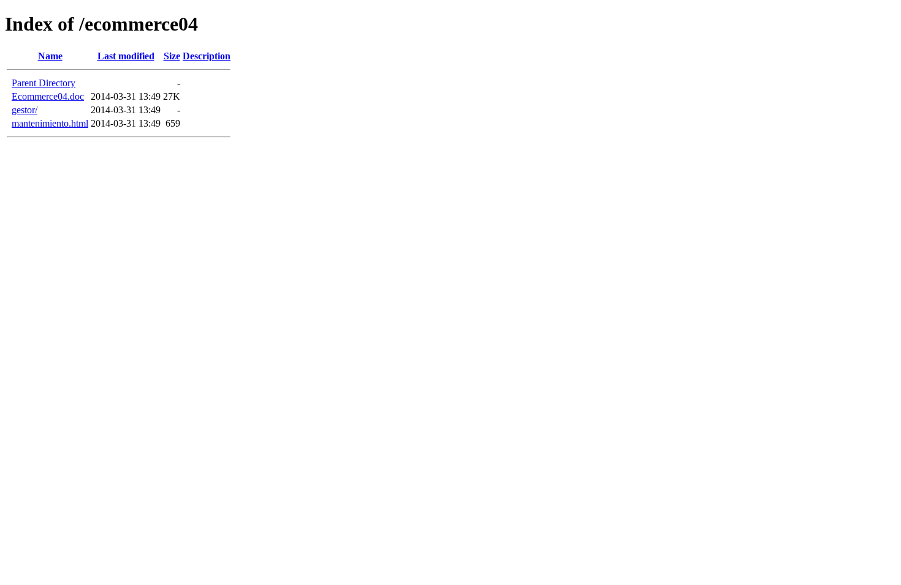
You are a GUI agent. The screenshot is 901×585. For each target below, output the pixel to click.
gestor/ (24, 110)
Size (172, 56)
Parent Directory (43, 83)
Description (206, 56)
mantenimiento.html (50, 123)
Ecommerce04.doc (48, 96)
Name (50, 56)
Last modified (125, 56)
